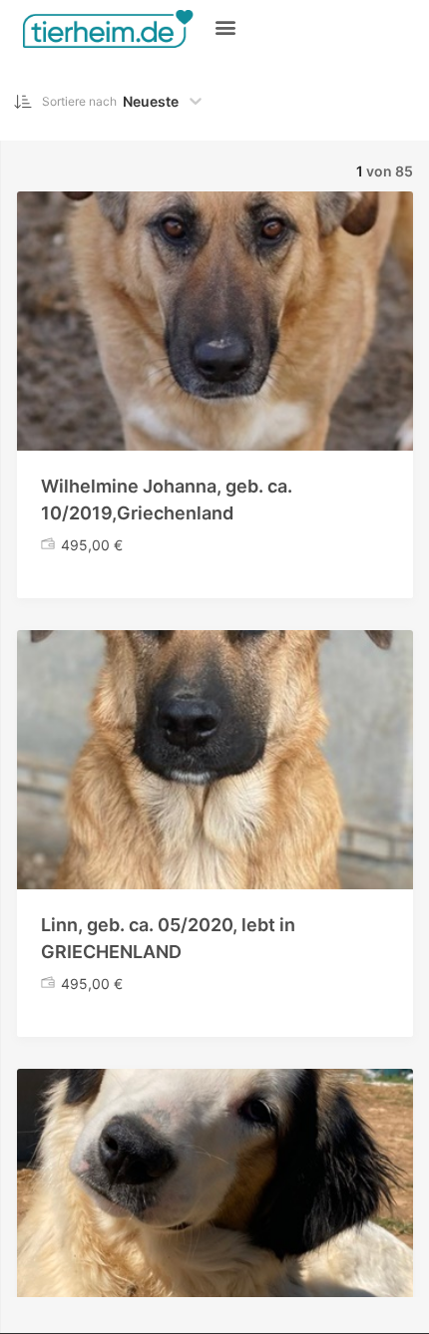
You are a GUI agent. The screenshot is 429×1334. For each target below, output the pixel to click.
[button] (225, 26)
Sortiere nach (79, 101)
